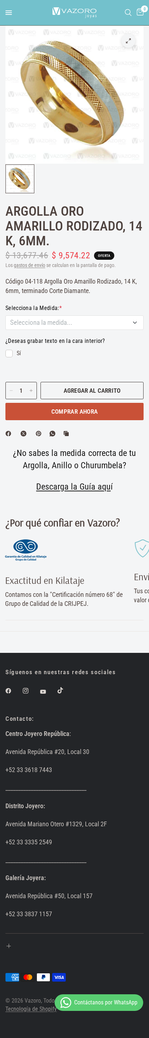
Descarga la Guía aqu (73, 487)
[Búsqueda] (128, 12)
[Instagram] (31, 691)
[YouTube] (48, 691)
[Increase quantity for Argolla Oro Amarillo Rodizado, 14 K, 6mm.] (31, 390)
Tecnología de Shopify (31, 1009)
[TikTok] (65, 690)
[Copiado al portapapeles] (67, 433)
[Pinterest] (40, 433)
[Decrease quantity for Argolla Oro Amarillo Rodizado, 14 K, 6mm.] (11, 390)
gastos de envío (29, 265)
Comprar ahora (74, 411)
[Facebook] (9, 433)
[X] (25, 433)
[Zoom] (128, 41)
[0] (139, 12)
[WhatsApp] (54, 433)
